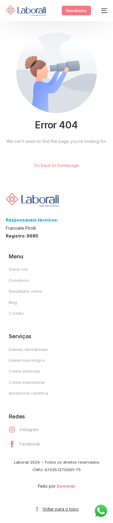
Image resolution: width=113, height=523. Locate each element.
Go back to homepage (56, 165)
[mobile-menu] (102, 10)
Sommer (66, 486)
